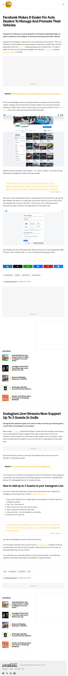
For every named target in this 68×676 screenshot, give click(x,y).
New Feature (22, 571)
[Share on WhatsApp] (28, 266)
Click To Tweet (54, 191)
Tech (23, 668)
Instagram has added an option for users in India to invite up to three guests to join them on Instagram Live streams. (33, 527)
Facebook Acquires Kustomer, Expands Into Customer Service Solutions (35, 94)
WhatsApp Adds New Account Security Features (21, 388)
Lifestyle (11, 668)
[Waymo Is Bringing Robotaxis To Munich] (5, 378)
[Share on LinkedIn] (7, 266)
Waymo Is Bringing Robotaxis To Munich (19, 378)
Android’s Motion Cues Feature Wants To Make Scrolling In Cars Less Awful (20, 357)
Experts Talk (17, 668)
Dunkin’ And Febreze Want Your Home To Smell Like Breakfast (21, 398)
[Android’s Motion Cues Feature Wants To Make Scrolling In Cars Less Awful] (5, 357)
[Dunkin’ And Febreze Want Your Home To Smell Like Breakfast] (5, 398)
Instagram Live (42, 545)
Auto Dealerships (8, 275)
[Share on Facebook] (38, 266)
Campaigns (5, 668)
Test (29, 571)
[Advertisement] (33, 70)
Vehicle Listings (36, 275)
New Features (25, 275)
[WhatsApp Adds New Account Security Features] (5, 388)
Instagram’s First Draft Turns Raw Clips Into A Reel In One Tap (20, 368)
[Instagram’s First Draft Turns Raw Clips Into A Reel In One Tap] (5, 368)
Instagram (16, 431)
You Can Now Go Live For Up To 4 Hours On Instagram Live (30, 466)
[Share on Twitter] (17, 266)
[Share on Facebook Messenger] (58, 266)
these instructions (38, 494)
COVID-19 (21, 47)
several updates (9, 52)
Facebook (48, 49)
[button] (3, 4)
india (5, 571)
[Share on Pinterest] (48, 266)
